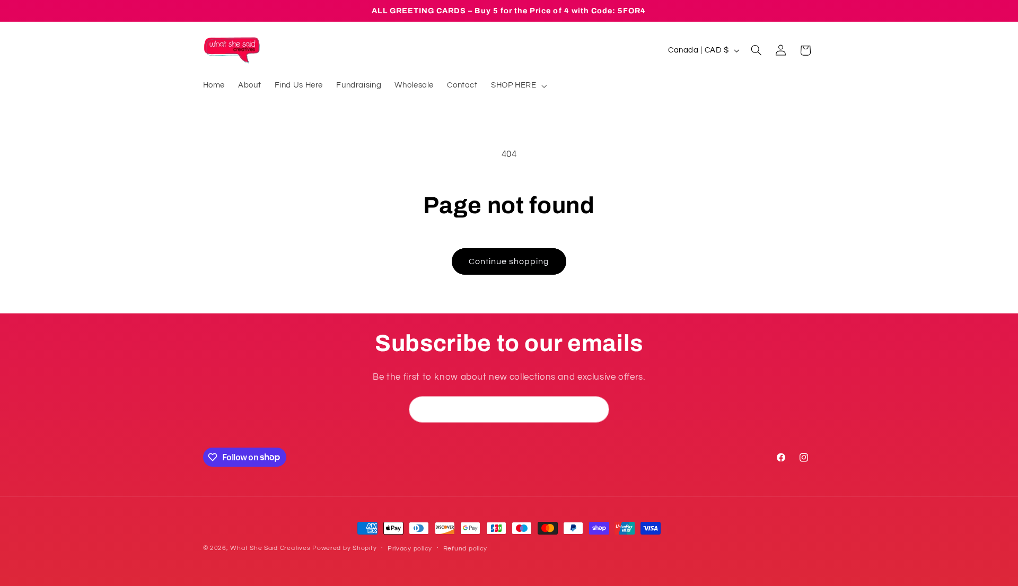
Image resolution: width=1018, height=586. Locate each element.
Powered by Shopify (344, 548)
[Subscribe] (596, 409)
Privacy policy (410, 549)
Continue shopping (509, 261)
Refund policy (465, 549)
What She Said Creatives (270, 548)
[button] (517, 86)
